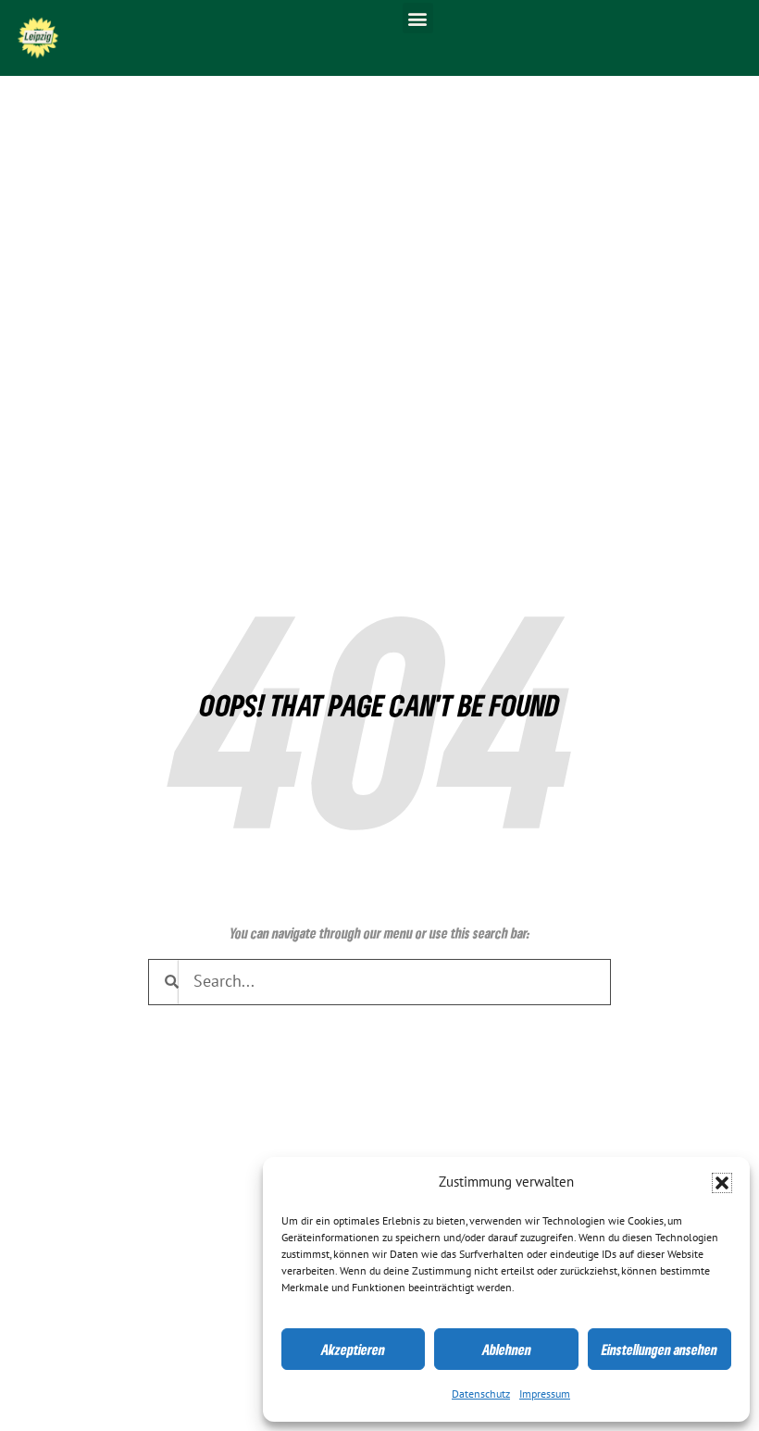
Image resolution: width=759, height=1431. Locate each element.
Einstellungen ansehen (659, 1349)
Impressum (544, 1393)
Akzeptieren (353, 1349)
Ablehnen (506, 1349)
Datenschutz (481, 1393)
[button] (722, 1183)
